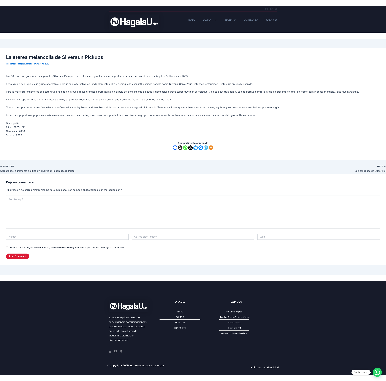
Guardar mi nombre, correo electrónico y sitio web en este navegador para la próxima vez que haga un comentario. (67, 247)
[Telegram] (195, 147)
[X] (180, 147)
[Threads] (190, 147)
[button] (212, 20)
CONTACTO (251, 20)
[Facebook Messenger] (200, 147)
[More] (211, 147)
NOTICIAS (231, 20)
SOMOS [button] (206, 20)
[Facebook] (175, 147)
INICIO (191, 20)
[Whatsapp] (185, 147)
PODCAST (271, 20)
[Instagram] (206, 147)
